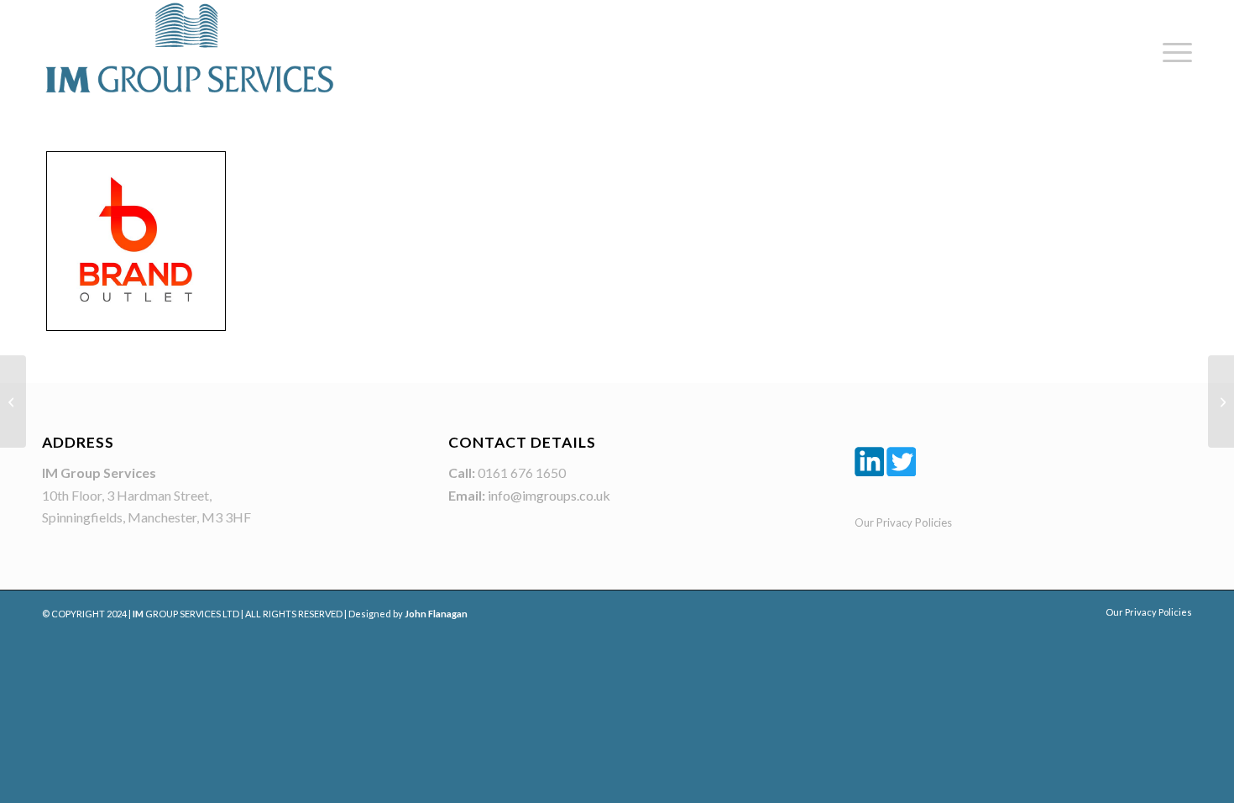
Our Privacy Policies (903, 522)
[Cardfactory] (1221, 401)
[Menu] (1172, 52)
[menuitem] (1172, 52)
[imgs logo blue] (189, 47)
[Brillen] (13, 401)
